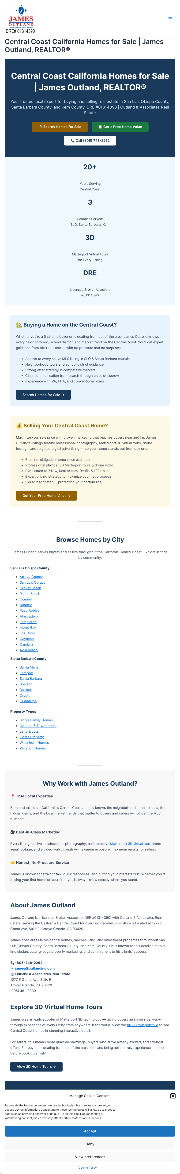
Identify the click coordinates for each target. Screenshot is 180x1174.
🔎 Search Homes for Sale (59, 127)
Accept (90, 1131)
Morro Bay (28, 627)
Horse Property (32, 737)
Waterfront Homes (34, 743)
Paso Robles (29, 610)
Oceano (26, 599)
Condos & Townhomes (38, 726)
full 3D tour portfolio (142, 1025)
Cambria (26, 644)
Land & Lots (29, 731)
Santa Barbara (31, 678)
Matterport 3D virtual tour (130, 844)
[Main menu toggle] (170, 19)
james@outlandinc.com (35, 968)
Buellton (26, 690)
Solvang (26, 684)
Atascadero (29, 616)
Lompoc (26, 673)
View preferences (90, 1157)
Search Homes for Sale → (43, 395)
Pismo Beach (30, 594)
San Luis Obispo (32, 582)
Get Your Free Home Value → (46, 496)
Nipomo (26, 605)
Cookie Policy (88, 1167)
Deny (90, 1144)
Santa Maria (29, 667)
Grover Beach (30, 588)
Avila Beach (29, 650)
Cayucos (27, 639)
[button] (173, 1096)
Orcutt (25, 695)
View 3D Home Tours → (36, 1067)
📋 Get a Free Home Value (120, 127)
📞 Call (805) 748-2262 (90, 140)
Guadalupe (28, 701)
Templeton (28, 622)
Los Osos (27, 633)
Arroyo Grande (31, 577)
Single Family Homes (36, 720)
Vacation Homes (33, 748)
